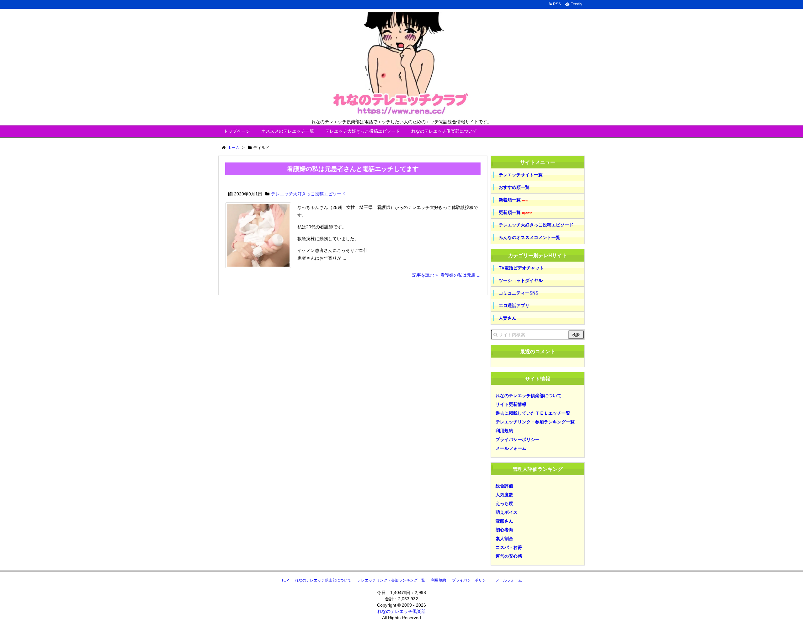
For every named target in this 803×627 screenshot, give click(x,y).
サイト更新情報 (511, 404)
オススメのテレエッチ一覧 (287, 131)
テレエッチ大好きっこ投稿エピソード (362, 131)
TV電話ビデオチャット (521, 268)
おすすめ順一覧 (514, 187)
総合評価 (504, 485)
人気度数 (504, 494)
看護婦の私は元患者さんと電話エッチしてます (353, 168)
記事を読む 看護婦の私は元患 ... (446, 275)
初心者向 (504, 529)
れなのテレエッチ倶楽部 (401, 611)
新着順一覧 (513, 200)
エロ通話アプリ (514, 305)
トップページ (237, 131)
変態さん (504, 520)
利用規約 (504, 430)
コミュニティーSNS (518, 293)
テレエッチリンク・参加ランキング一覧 (535, 421)
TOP (285, 580)
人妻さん (507, 318)
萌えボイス (507, 512)
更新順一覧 (515, 212)
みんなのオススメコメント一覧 (529, 237)
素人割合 (504, 538)
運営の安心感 (509, 556)
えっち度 (504, 503)
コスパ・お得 (509, 547)
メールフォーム (511, 448)
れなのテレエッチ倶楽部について (444, 131)
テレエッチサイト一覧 (521, 175)
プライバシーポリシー (518, 439)
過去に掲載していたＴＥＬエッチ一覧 (533, 413)
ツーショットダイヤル (521, 280)
